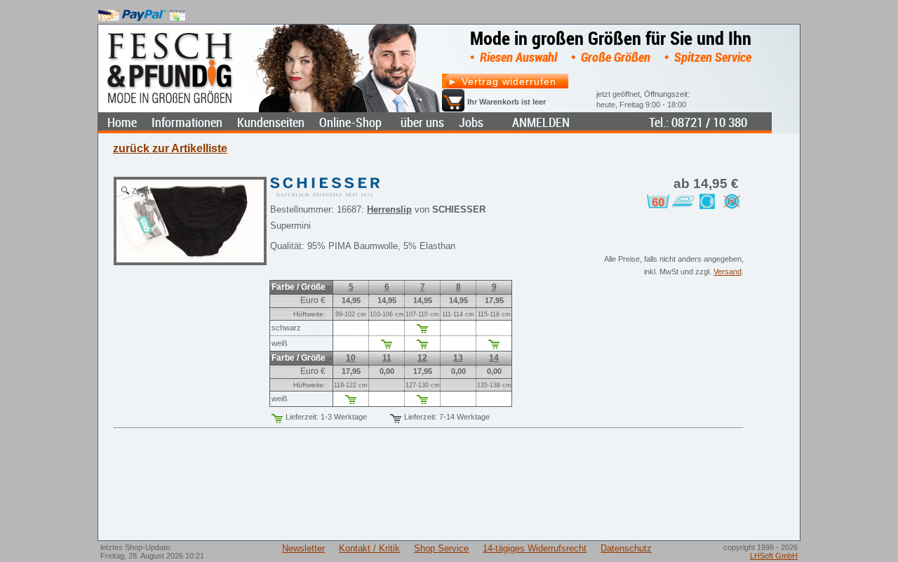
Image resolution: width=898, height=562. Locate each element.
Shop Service (441, 548)
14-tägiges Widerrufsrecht (535, 548)
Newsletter (303, 548)
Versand (727, 271)
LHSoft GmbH (774, 555)
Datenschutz (626, 548)
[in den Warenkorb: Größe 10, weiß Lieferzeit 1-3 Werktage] (350, 402)
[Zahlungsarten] (142, 12)
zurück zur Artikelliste (170, 148)
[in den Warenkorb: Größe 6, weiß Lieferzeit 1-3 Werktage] (386, 346)
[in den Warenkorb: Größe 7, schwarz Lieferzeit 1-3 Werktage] (422, 331)
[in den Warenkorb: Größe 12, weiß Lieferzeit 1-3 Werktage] (422, 402)
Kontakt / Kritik (369, 548)
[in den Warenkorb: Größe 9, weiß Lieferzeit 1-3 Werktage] (494, 346)
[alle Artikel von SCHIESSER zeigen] (325, 184)
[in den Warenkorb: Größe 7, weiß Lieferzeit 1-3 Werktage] (422, 346)
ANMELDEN (541, 122)
